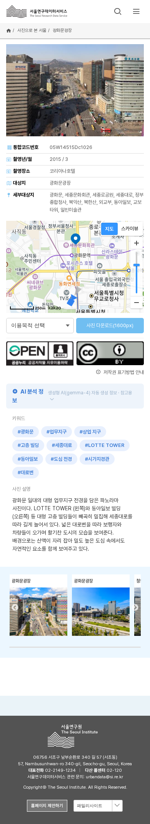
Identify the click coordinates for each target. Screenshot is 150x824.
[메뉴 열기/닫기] (136, 11)
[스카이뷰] (130, 229)
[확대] (136, 243)
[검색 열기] (117, 11)
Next (135, 608)
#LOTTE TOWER (104, 445)
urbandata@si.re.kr (104, 776)
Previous (15, 608)
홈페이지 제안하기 (47, 805)
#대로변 (25, 472)
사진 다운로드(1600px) (110, 325)
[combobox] (98, 806)
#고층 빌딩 (28, 445)
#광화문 (25, 432)
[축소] (136, 302)
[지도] (109, 229)
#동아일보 (28, 459)
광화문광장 (62, 30)
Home (8, 31)
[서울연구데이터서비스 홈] (37, 11)
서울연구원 (75, 736)
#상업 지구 (90, 432)
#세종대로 (62, 445)
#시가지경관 (97, 459)
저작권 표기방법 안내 (123, 372)
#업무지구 (57, 432)
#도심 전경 (61, 459)
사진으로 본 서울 (32, 30)
